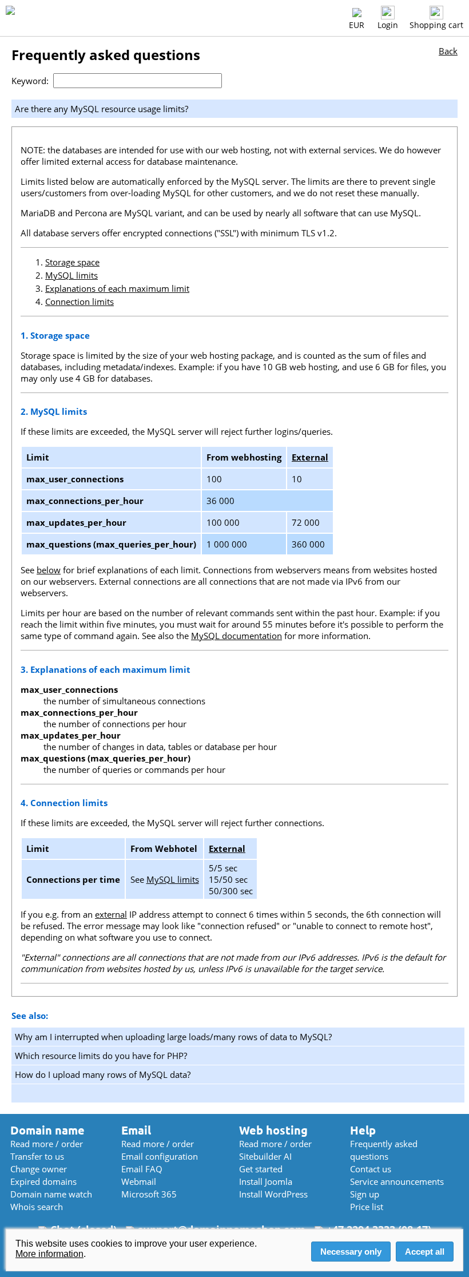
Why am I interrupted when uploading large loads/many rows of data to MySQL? (173, 1036)
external (111, 914)
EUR (356, 24)
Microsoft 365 (149, 1194)
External (310, 457)
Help (363, 1130)
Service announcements (397, 1181)
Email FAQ (141, 1169)
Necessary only (350, 1251)
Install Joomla (265, 1181)
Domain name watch (51, 1194)
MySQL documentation (236, 635)
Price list (366, 1206)
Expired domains (43, 1181)
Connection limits (79, 301)
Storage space (72, 262)
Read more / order (46, 1143)
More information (49, 1254)
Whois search (36, 1206)
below (49, 570)
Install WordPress (273, 1194)
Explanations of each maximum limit (117, 288)
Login (387, 24)
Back (448, 51)
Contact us (370, 1169)
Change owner (38, 1169)
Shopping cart (436, 24)
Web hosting (273, 1130)
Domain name (47, 1130)
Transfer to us (37, 1156)
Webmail (138, 1181)
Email (136, 1130)
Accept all (424, 1251)
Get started (261, 1169)
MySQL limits (71, 275)
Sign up (364, 1194)
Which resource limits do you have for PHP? (101, 1055)
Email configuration (159, 1156)
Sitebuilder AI (265, 1156)
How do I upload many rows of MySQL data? (102, 1074)
